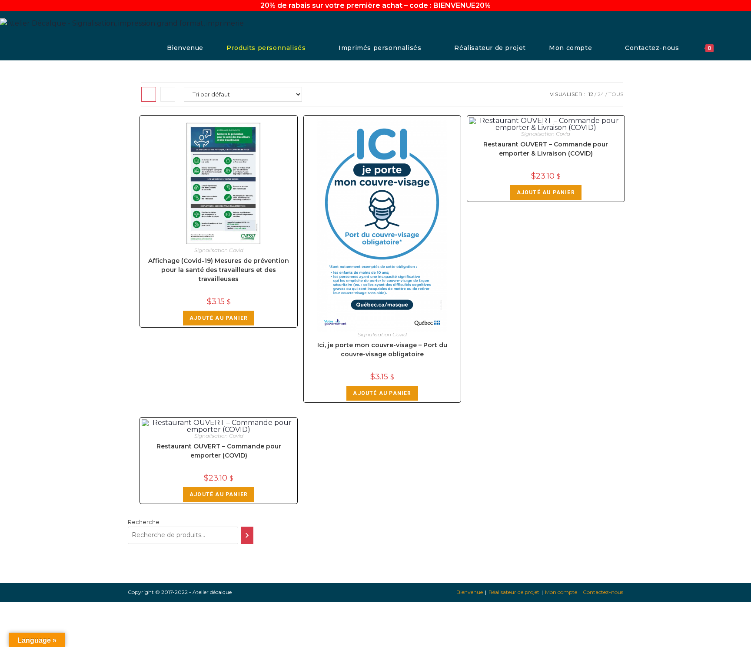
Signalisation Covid (218, 250)
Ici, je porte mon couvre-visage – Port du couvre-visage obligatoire (382, 349)
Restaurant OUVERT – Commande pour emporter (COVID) (218, 450)
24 (601, 94)
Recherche (144, 521)
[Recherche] (247, 535)
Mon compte (561, 592)
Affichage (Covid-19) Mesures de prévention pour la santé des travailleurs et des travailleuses (218, 270)
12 (590, 94)
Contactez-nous (603, 592)
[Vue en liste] (167, 94)
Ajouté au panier (218, 318)
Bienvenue (469, 592)
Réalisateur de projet (513, 592)
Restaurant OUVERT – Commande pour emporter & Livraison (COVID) (545, 148)
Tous (615, 94)
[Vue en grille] (148, 94)
